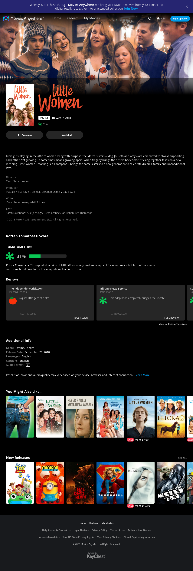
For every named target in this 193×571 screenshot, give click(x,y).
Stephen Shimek (51, 191)
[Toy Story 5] (20, 483)
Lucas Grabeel (52, 213)
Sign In (161, 18)
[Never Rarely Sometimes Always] (80, 417)
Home (56, 18)
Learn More (142, 375)
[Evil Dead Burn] (80, 483)
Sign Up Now (180, 18)
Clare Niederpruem (17, 181)
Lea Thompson (83, 213)
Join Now (131, 8)
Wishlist (67, 135)
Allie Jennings (34, 213)
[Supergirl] (110, 483)
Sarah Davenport (16, 213)
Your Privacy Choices (108, 537)
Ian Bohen (68, 213)
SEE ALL (182, 458)
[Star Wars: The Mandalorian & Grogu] (171, 483)
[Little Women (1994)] (50, 417)
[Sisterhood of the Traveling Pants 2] (110, 417)
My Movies (92, 18)
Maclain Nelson (15, 191)
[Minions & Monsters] (50, 483)
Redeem (72, 18)
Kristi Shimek (33, 191)
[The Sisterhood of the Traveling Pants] (20, 417)
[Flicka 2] (171, 417)
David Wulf (69, 191)
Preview (26, 135)
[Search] (150, 18)
